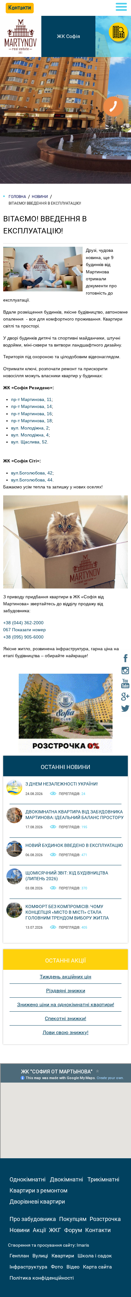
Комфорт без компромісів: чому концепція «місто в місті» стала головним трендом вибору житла (67, 912)
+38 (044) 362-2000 (23, 622)
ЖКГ (55, 1230)
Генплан (19, 1256)
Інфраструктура (28, 1267)
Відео (72, 1267)
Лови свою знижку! (65, 1032)
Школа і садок (95, 1256)
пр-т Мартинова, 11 (31, 399)
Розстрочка (105, 1219)
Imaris (83, 1245)
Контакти (98, 1230)
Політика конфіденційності (42, 1278)
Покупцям (72, 1219)
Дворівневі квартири (37, 1201)
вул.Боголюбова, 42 (31, 472)
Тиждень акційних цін (65, 977)
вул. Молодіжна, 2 (30, 427)
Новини (20, 1230)
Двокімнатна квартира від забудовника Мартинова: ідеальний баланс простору (74, 814)
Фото (57, 1267)
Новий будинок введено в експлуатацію (74, 845)
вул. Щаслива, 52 (29, 441)
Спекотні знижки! (65, 1018)
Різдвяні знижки (65, 991)
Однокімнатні (27, 1179)
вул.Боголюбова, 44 (31, 479)
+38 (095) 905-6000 (23, 636)
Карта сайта (97, 1267)
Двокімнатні (66, 1179)
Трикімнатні (103, 1179)
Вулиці (40, 1256)
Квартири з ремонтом (38, 1190)
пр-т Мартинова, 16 (31, 413)
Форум (73, 1230)
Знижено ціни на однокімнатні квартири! (65, 1004)
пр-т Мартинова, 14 (31, 406)
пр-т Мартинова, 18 (31, 420)
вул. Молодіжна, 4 (30, 434)
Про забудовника (33, 1219)
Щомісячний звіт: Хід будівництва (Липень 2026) (66, 875)
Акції (39, 1230)
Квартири (63, 1256)
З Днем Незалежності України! (61, 783)
